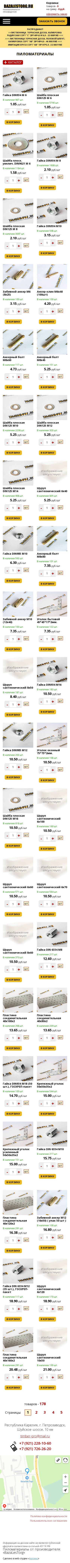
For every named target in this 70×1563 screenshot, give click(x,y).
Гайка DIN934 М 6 (15, 95)
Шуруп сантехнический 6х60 (18, 885)
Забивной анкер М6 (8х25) (16, 293)
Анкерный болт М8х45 (48, 358)
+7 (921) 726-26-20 (35, 1448)
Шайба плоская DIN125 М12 (48, 424)
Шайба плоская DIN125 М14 (14, 489)
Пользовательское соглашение (48, 1520)
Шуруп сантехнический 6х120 (48, 1289)
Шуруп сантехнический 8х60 (18, 951)
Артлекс (33, 1558)
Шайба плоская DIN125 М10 (14, 424)
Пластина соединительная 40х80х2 (49, 1018)
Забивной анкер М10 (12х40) (17, 620)
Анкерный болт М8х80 (48, 555)
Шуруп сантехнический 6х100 (48, 818)
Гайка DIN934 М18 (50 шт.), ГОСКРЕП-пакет (17, 1085)
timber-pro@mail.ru (35, 1436)
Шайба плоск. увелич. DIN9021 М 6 (16, 162)
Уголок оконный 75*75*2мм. (48, 751)
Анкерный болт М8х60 (14, 358)
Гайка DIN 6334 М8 (49, 949)
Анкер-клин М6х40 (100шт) (50, 293)
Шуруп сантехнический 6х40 (52, 489)
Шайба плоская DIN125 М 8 (14, 227)
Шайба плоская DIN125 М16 (14, 817)
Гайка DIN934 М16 (49, 684)
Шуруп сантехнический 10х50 (48, 1357)
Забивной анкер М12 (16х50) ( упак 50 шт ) (51, 1219)
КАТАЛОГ (13, 62)
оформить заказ (56, 14)
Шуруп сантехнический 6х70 (52, 885)
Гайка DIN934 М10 (49, 226)
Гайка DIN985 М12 (15, 750)
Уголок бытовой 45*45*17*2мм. (48, 620)
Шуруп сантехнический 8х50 (18, 686)
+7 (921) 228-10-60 (35, 1443)
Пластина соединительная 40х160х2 (15, 1357)
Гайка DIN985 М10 (15, 553)
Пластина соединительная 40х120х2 (15, 1220)
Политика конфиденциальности (48, 1516)
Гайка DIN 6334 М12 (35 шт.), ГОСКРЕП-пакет (16, 1289)
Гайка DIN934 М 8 (49, 160)
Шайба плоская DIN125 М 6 (48, 96)
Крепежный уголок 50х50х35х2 (50, 1085)
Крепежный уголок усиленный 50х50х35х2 (16, 1152)
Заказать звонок (52, 21)
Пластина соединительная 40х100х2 (15, 1018)
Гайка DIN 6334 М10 (50, 1149)
